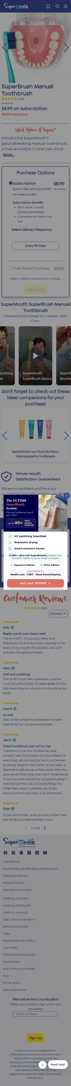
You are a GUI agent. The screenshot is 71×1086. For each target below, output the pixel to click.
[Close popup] (67, 495)
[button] (35, 543)
